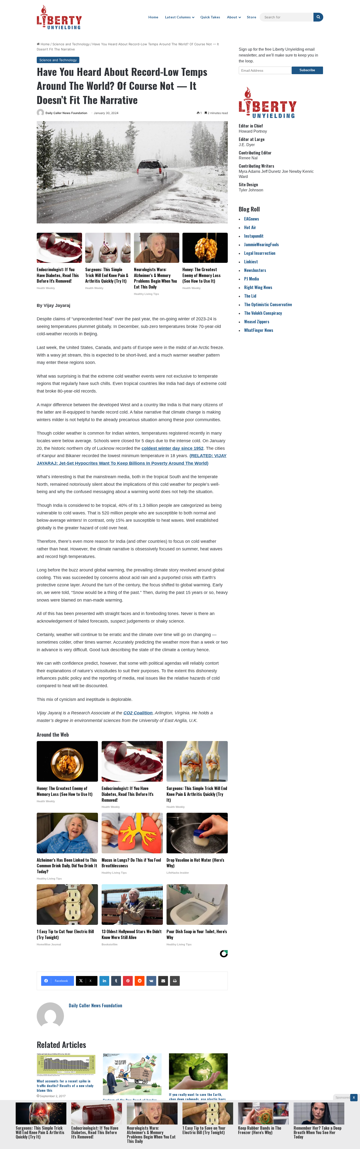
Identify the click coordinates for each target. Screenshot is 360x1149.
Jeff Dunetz (271, 171)
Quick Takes (210, 17)
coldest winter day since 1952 (173, 448)
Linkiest (251, 261)
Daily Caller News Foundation (66, 113)
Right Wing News (258, 287)
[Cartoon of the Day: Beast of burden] (132, 1074)
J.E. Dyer (247, 145)
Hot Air (250, 227)
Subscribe (307, 70)
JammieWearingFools (261, 244)
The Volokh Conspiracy (263, 313)
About (232, 17)
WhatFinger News (258, 330)
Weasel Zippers (256, 321)
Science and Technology (71, 44)
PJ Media (251, 279)
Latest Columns (178, 17)
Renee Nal (248, 158)
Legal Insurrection (259, 253)
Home (153, 17)
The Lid (250, 296)
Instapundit (254, 236)
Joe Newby (291, 171)
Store (251, 17)
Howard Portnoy (253, 131)
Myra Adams (249, 171)
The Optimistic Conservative (268, 304)
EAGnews (251, 219)
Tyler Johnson (251, 190)
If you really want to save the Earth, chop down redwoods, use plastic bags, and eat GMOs (198, 1099)
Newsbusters (255, 270)
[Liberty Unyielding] (59, 17)
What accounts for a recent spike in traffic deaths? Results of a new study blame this (65, 1085)
